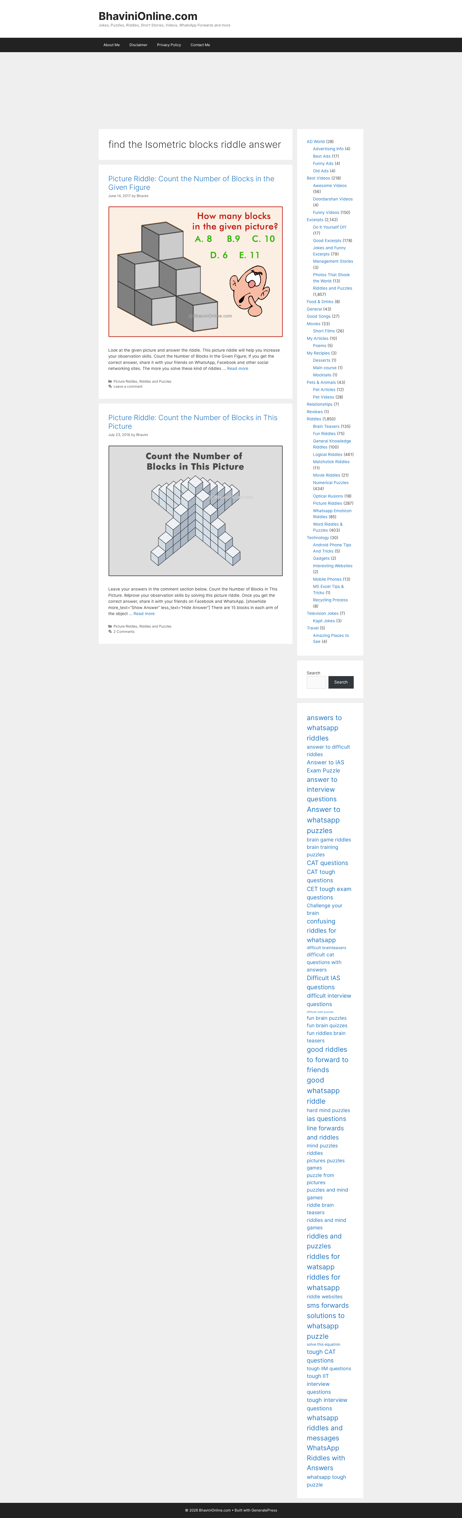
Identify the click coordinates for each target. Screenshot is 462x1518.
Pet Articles (324, 389)
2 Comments (124, 631)
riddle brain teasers (320, 1208)
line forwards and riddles (325, 1132)
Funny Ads (323, 163)
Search (313, 673)
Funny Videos (326, 212)
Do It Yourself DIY (329, 227)
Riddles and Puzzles (155, 381)
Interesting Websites (333, 565)
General (314, 309)
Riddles (314, 419)
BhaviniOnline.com (148, 16)
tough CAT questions (321, 1356)
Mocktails (322, 375)
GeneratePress (264, 1510)
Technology (318, 537)
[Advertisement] (231, 88)
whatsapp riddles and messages (325, 1428)
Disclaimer (138, 45)
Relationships (320, 404)
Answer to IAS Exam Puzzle (325, 766)
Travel (313, 628)
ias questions (326, 1118)
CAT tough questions (321, 876)
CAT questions (327, 862)
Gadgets (321, 558)
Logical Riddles (327, 454)
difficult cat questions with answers (324, 962)
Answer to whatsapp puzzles (323, 820)
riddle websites (325, 1297)
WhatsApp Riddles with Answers (326, 1458)
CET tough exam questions (329, 893)
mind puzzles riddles (322, 1149)
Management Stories (333, 261)
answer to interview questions (322, 789)
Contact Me (200, 45)
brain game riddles (329, 840)
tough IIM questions (329, 1368)
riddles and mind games (326, 1224)
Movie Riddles (326, 475)
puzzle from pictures (320, 1178)
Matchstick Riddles (331, 461)
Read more (237, 368)
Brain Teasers (326, 426)
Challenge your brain (324, 909)
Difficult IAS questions (323, 982)
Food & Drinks (320, 301)
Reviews (315, 411)
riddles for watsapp (323, 1261)
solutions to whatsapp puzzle (326, 1325)
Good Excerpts (327, 240)
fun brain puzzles (327, 1018)
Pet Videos (323, 397)
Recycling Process (330, 599)
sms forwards (328, 1305)
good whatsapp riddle (323, 1090)
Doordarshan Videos (333, 199)
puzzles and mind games (327, 1193)
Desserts (321, 360)
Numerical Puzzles (331, 482)
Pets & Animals (321, 382)
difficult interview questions (329, 1000)
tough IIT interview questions (319, 1384)
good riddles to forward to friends (327, 1059)
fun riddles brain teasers (326, 1037)
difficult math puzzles (320, 1012)
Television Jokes (323, 613)
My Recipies (318, 353)
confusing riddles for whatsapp (321, 930)
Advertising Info (328, 148)
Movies (314, 323)
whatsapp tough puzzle (326, 1481)
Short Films (324, 331)
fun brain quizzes (327, 1025)
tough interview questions (327, 1404)
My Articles (317, 338)
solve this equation (323, 1344)
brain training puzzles (322, 851)
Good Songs (319, 316)
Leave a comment (128, 386)
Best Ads (322, 156)
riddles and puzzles (324, 1241)
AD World (316, 141)
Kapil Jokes (324, 620)
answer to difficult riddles (328, 750)
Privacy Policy (169, 45)
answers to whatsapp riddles (324, 728)
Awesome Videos (330, 185)
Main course (325, 367)
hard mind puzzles (328, 1110)
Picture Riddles (125, 381)
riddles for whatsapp (323, 1282)
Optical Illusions (328, 496)
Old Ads (321, 170)
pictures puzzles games (326, 1164)
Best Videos (318, 178)
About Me (111, 45)
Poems (319, 345)
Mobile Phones (327, 579)
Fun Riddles (324, 433)
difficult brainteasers (326, 947)
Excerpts (315, 219)
